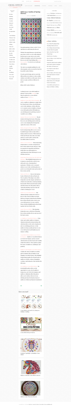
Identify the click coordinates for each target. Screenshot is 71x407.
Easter (54, 25)
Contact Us (34, 404)
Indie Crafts (12, 48)
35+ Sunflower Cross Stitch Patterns (29, 218)
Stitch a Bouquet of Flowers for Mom (29, 128)
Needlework (12, 59)
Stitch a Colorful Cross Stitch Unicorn (30, 375)
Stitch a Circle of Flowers (26, 142)
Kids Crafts (11, 51)
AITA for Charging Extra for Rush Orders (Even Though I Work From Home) (53, 80)
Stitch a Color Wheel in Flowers (29, 396)
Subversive (48, 32)
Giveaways (44, 5)
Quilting (11, 18)
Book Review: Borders (52, 56)
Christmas (52, 13)
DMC (29, 97)
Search (60, 5)
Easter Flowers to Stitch (26, 209)
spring (60, 30)
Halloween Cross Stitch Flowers (28, 192)
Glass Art (11, 46)
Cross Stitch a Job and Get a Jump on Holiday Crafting (30, 311)
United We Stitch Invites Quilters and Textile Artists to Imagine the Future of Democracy (54, 64)
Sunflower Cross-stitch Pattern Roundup (30, 100)
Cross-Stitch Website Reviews (56, 22)
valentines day (54, 34)
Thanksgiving (52, 32)
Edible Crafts (12, 42)
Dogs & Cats (49, 25)
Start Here (30, 404)
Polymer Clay (12, 37)
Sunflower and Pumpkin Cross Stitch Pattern (31, 249)
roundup (34, 93)
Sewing (11, 14)
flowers (56, 25)
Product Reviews (56, 30)
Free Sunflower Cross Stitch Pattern (29, 266)
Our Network (37, 5)
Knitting (11, 16)
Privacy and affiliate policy (48, 404)
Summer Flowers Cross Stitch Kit (28, 117)
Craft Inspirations (51, 15)
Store (56, 5)
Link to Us (38, 404)
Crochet (11, 21)
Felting (10, 44)
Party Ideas (11, 64)
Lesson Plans (12, 57)
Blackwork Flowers (25, 174)
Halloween (54, 27)
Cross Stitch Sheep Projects (28, 332)
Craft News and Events (58, 15)
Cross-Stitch (15, 5)
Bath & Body (12, 61)
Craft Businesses (58, 13)
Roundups (50, 5)
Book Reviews (48, 13)
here (32, 97)
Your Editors (42, 404)
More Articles (52, 41)
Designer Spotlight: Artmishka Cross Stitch (30, 353)
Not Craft (11, 74)
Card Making (12, 35)
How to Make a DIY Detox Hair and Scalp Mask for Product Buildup (54, 74)
